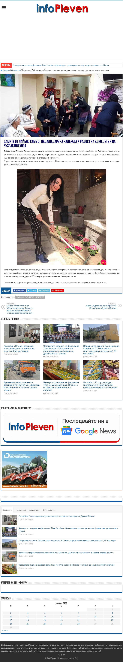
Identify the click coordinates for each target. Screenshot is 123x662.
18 (28, 620)
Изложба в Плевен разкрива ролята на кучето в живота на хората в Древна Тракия (19, 348)
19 (45, 620)
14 (78, 617)
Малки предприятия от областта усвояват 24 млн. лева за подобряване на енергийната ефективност (20, 308)
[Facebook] (61, 654)
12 (45, 617)
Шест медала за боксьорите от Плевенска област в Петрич (101, 306)
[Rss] (59, 654)
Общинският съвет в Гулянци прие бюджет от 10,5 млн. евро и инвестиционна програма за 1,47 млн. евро (101, 350)
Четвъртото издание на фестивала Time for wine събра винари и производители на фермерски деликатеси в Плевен (61, 65)
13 (61, 617)
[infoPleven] (61, 7)
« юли (5, 630)
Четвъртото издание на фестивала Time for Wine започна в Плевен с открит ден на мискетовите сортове (61, 386)
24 (11, 624)
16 (112, 617)
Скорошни (7, 510)
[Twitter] (64, 654)
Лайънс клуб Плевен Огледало (30, 297)
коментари (34, 510)
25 (28, 624)
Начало (6, 70)
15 (95, 617)
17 (11, 620)
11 (28, 617)
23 (112, 620)
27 (61, 624)
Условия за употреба (67, 658)
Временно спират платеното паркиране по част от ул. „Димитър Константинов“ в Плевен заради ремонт (21, 386)
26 (45, 624)
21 (78, 620)
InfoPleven (51, 658)
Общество (16, 70)
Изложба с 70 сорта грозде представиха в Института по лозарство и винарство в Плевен (100, 385)
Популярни (21, 510)
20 (61, 620)
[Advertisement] (61, 39)
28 (78, 624)
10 (11, 617)
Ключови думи (49, 510)
